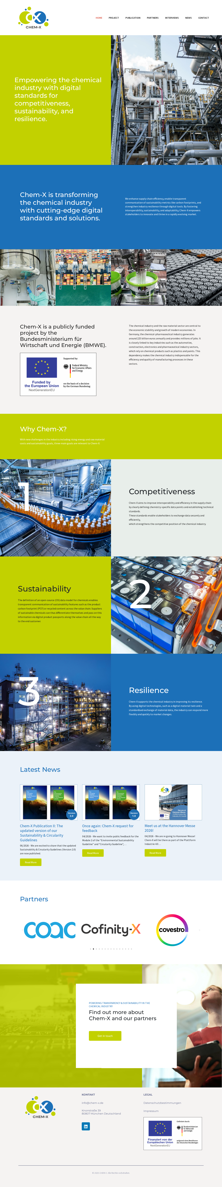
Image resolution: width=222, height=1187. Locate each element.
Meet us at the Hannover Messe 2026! (170, 828)
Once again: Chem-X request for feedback (107, 828)
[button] (90, 948)
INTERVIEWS (172, 17)
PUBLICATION (132, 17)
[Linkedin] (86, 1126)
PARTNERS (153, 17)
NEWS (188, 17)
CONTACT (203, 17)
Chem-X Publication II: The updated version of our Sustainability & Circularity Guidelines (41, 832)
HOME (99, 17)
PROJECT (114, 17)
